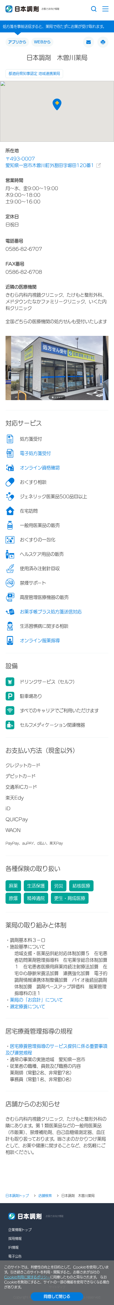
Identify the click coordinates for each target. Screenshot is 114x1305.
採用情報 (15, 1238)
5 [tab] (61, 397)
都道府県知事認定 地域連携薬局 (34, 73)
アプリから (17, 42)
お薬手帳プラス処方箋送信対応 (51, 611)
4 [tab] (59, 397)
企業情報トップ (20, 1229)
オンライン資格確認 (40, 467)
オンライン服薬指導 (40, 640)
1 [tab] (52, 397)
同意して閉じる (57, 1296)
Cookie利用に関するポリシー (27, 1277)
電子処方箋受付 (35, 453)
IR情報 (13, 1247)
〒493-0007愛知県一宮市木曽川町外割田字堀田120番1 (50, 162)
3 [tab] (57, 397)
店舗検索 (45, 1195)
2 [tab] (55, 397)
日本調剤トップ (17, 1195)
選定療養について (27, 1006)
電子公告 (15, 1256)
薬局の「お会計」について (36, 1000)
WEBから (42, 42)
